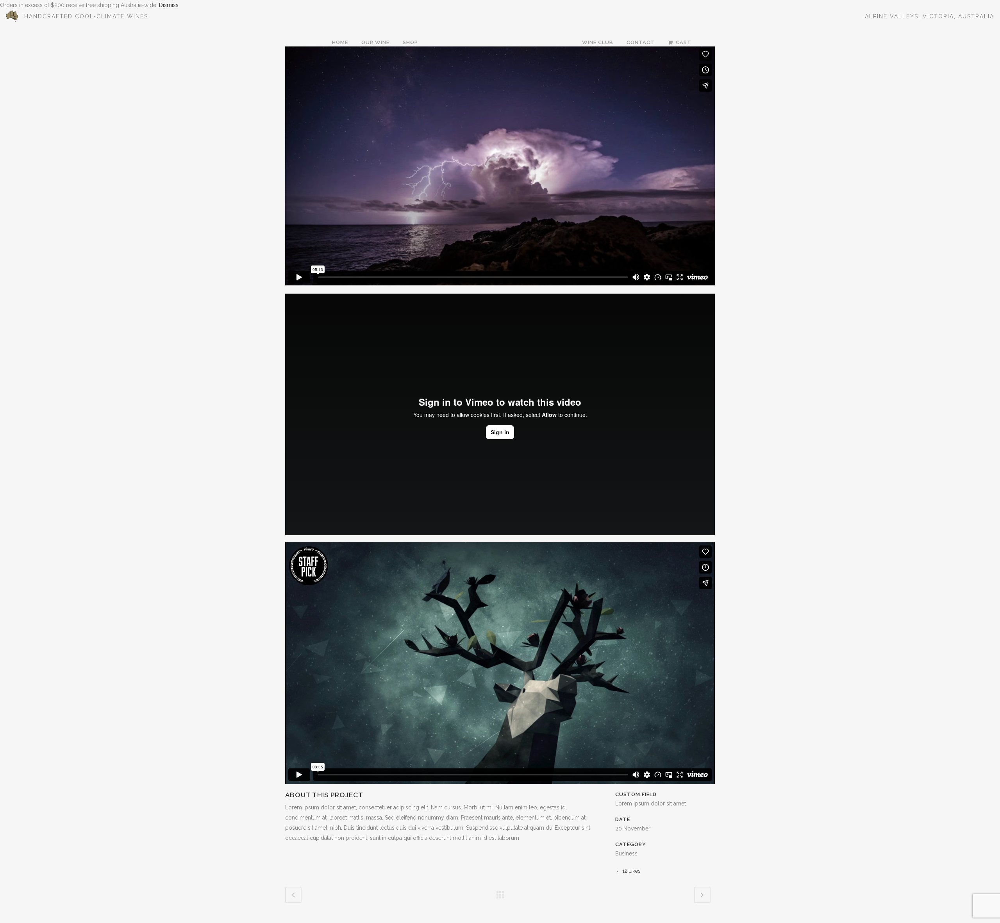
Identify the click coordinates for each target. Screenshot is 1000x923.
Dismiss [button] (169, 5)
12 (631, 871)
